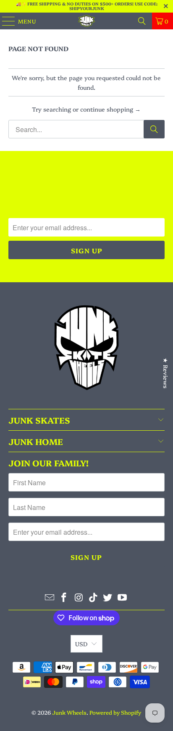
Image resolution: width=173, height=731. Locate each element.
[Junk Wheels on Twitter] (108, 597)
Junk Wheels (69, 712)
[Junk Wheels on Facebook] (64, 597)
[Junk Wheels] (86, 21)
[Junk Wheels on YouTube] (122, 597)
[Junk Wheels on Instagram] (79, 597)
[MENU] (4, 21)
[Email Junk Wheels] (49, 597)
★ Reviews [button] (166, 373)
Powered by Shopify (115, 712)
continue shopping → (110, 109)
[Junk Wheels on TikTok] (93, 597)
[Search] (142, 21)
